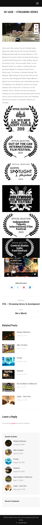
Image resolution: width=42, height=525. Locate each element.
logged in (14, 423)
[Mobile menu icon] (37, 3)
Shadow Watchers (23, 332)
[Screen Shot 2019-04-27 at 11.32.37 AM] (21, 248)
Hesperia (20, 371)
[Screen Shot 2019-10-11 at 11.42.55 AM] (21, 147)
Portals (19, 358)
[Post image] (8, 335)
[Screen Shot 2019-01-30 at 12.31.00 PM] (21, 198)
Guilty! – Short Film (24, 397)
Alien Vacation (22, 345)
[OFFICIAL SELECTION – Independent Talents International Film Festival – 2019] (21, 225)
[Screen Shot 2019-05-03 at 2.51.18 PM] (21, 118)
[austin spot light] (21, 172)
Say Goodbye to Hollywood (27, 384)
